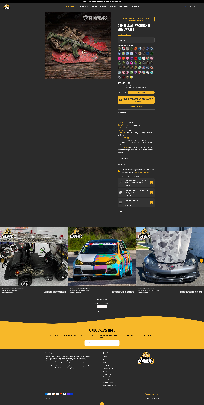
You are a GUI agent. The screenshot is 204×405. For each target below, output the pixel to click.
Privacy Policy (107, 380)
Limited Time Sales (70, 6)
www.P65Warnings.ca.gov (142, 172)
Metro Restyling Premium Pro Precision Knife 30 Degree (135, 181)
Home (105, 357)
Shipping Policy (108, 377)
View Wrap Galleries (136, 106)
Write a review (102, 307)
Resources (134, 6)
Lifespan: (121, 130)
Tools (120, 6)
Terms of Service (108, 383)
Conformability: (123, 147)
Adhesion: (121, 140)
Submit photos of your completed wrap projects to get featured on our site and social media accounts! (138, 100)
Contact (105, 371)
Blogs (104, 359)
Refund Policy (107, 374)
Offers (126, 6)
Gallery (105, 362)
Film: (119, 127)
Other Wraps (102, 6)
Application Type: (124, 137)
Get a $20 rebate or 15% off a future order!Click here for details (136, 19)
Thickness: (121, 133)
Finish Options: (123, 122)
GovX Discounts (108, 368)
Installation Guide (124, 34)
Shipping (120, 85)
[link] (194, 6)
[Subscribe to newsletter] (117, 343)
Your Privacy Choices (109, 385)
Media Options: (123, 125)
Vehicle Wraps (82, 6)
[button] (190, 6)
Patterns (112, 6)
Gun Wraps (93, 6)
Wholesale (106, 365)
